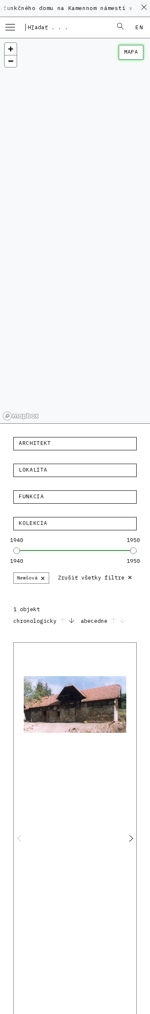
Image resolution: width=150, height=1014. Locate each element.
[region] (75, 231)
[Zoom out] (11, 61)
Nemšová (31, 577)
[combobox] (66, 27)
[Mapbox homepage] (20, 416)
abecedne (96, 620)
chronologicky (36, 620)
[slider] (16, 550)
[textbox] (75, 443)
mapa (131, 51)
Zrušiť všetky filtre (95, 577)
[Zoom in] (11, 49)
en (139, 27)
